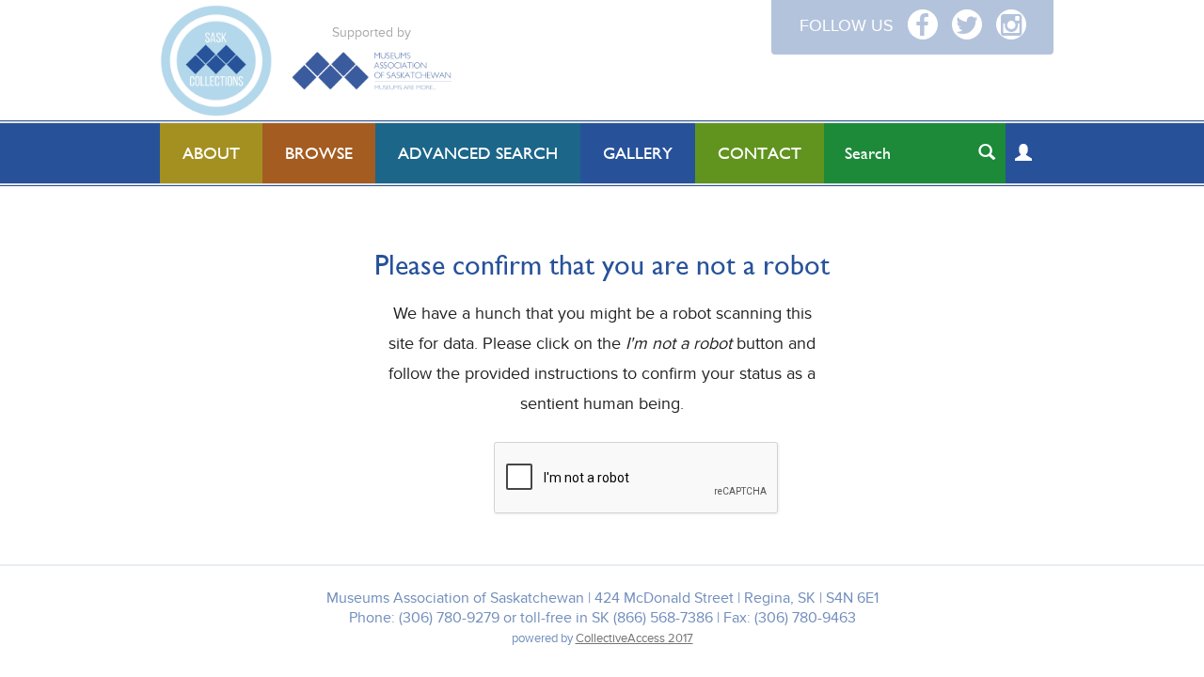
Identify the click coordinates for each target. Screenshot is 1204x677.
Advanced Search (478, 153)
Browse (319, 153)
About (211, 153)
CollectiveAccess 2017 (634, 639)
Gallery (638, 153)
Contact (759, 153)
